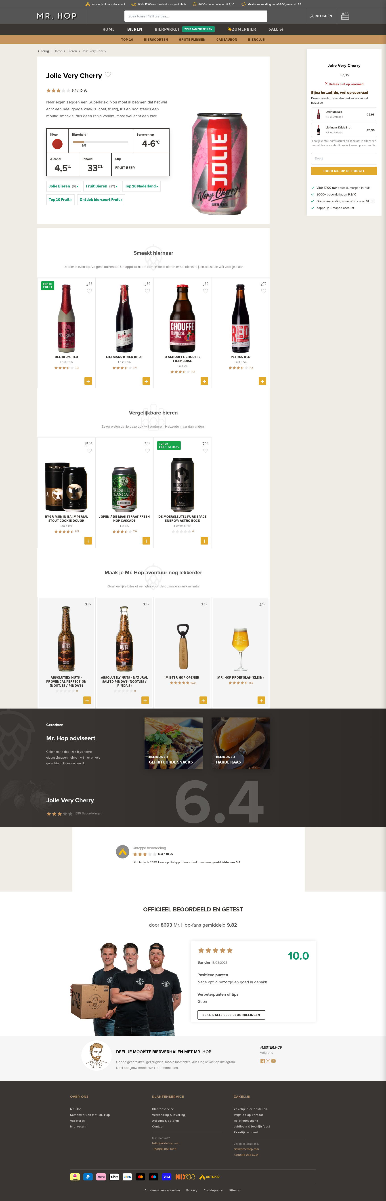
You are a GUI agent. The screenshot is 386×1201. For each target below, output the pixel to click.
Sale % (276, 29)
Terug (44, 51)
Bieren (134, 29)
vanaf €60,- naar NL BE (274, 4)
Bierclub (256, 39)
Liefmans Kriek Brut (124, 357)
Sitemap (235, 1190)
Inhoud (87, 159)
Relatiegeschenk (246, 1121)
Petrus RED (241, 357)
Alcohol (55, 159)
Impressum (78, 1126)
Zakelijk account (246, 1132)
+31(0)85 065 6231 (164, 1149)
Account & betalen (165, 1121)
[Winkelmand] (345, 16)
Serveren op (145, 134)
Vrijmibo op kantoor (248, 1115)
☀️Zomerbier (241, 29)
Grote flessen (192, 39)
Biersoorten (156, 39)
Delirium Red (66, 357)
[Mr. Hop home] (59, 16)
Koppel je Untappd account (108, 4)
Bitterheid (79, 134)
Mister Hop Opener (182, 677)
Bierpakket (167, 29)
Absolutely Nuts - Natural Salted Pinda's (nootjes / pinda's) (124, 681)
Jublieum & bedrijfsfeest (252, 1126)
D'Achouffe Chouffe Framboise (182, 359)
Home (109, 29)
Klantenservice (163, 1109)
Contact (158, 1126)
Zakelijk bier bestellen (250, 1109)
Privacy (191, 1190)
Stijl (118, 159)
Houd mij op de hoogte (344, 171)
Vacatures (77, 1121)
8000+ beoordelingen (216, 4)
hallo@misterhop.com (165, 1143)
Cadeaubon (226, 39)
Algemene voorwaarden (162, 1190)
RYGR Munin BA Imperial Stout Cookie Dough (66, 519)
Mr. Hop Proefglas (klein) (240, 677)
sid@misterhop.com (246, 1149)
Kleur (54, 134)
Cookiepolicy (213, 1190)
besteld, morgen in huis (162, 4)
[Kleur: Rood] (57, 144)
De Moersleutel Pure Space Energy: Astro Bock (182, 519)
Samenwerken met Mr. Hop (90, 1115)
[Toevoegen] (88, 381)
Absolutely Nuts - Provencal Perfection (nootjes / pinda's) (66, 681)
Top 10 (127, 39)
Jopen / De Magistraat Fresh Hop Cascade (124, 519)
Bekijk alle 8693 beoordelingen (231, 1015)
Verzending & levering (168, 1115)
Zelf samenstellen (198, 29)
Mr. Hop (76, 1109)
